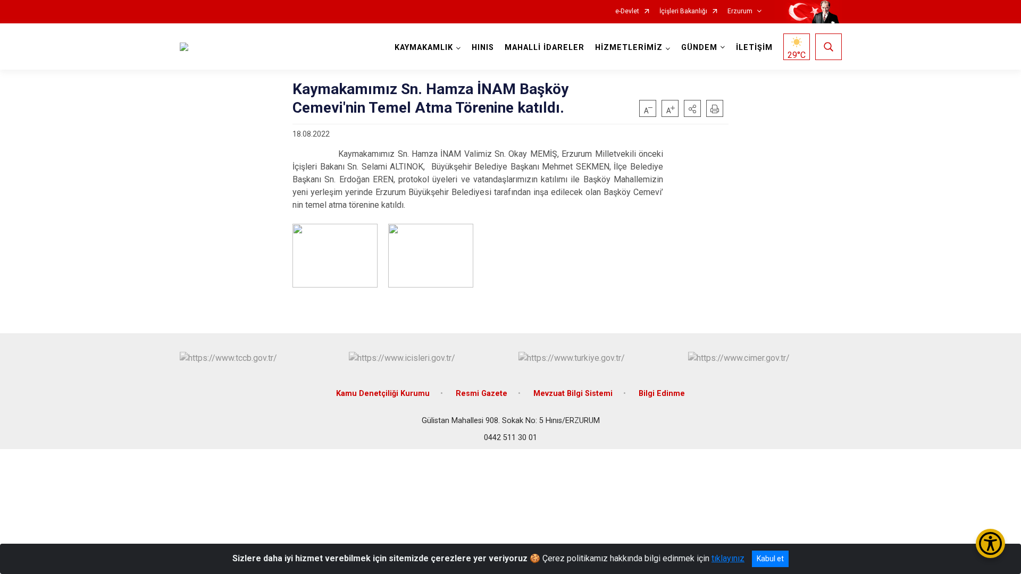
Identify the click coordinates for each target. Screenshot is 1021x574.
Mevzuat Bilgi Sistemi (573, 393)
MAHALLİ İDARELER (544, 47)
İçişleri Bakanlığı (683, 11)
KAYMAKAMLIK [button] (424, 47)
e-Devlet (627, 11)
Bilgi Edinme (662, 393)
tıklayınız (728, 558)
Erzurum (739, 11)
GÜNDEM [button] (699, 47)
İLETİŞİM (754, 47)
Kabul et (770, 558)
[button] (692, 108)
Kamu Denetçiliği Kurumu (383, 393)
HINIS (483, 47)
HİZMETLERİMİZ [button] (629, 47)
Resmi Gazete (481, 393)
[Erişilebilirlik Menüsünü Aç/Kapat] (990, 543)
